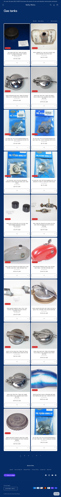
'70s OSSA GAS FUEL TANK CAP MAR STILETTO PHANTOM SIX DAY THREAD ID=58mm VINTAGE (17, 54)
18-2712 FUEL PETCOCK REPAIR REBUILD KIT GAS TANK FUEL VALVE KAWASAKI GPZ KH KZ (44, 139)
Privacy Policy (35, 469)
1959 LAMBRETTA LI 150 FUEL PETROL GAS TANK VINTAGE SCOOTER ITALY (44, 53)
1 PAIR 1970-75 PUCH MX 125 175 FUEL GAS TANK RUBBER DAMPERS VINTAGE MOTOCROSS (17, 225)
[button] (3, 5)
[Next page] (40, 455)
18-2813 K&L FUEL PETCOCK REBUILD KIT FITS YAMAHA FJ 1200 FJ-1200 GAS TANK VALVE (44, 181)
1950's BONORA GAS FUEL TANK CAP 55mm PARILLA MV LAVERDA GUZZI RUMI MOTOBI (17, 96)
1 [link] (20, 455)
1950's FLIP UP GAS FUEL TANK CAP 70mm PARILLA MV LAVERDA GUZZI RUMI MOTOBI (17, 352)
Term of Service (18, 469)
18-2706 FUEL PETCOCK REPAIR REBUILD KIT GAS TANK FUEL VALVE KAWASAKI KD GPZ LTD (17, 139)
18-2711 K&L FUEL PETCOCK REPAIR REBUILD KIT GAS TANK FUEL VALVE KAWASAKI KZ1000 (44, 438)
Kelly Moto (9, 493)
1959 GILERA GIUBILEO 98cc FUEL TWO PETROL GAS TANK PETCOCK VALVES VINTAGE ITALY (17, 310)
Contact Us (42, 469)
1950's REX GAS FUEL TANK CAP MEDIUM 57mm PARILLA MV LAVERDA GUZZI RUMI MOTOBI (44, 353)
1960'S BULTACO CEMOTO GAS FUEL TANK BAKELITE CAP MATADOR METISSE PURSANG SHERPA (17, 439)
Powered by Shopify (16, 493)
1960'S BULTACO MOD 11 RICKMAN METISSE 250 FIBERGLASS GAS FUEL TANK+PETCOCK (44, 395)
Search (11, 469)
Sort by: (35, 21)
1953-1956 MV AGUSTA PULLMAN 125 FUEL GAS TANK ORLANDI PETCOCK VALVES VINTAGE (44, 225)
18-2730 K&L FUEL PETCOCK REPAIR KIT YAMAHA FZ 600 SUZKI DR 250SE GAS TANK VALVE (17, 182)
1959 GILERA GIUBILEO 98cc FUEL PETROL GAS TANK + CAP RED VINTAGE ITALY (44, 267)
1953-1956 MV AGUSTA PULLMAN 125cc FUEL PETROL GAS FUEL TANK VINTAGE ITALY (17, 267)
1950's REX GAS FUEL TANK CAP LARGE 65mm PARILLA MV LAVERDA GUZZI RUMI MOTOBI (17, 396)
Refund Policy (27, 469)
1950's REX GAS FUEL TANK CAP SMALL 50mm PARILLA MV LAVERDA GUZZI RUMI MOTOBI (44, 97)
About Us (49, 469)
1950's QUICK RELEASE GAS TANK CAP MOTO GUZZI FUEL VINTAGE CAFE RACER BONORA (44, 309)
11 (36, 455)
